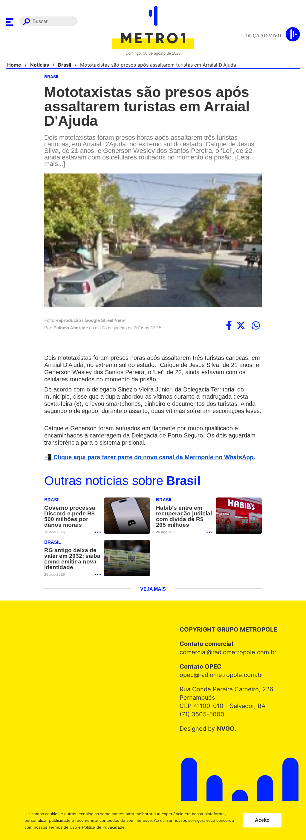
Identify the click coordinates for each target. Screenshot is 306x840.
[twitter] (241, 326)
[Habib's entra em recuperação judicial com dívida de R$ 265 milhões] (239, 516)
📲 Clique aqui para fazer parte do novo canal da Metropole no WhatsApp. (146, 457)
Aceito (262, 820)
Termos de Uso (62, 827)
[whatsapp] (256, 326)
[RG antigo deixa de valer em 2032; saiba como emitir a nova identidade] (127, 559)
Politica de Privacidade (103, 827)
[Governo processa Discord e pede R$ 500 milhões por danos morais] (127, 516)
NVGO (224, 730)
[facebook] (229, 326)
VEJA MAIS (153, 590)
